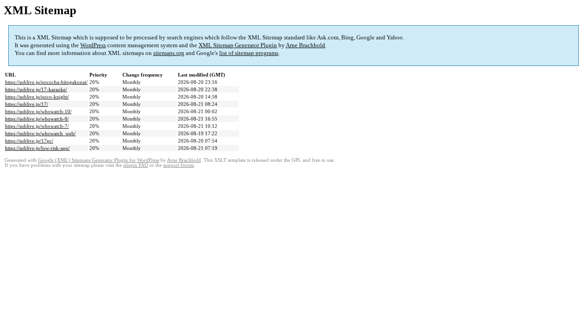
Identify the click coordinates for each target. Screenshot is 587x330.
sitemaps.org (168, 53)
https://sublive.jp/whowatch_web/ (40, 133)
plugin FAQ (135, 165)
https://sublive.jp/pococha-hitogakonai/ (46, 82)
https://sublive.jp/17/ (26, 104)
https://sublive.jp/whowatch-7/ (37, 126)
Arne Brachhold (305, 45)
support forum (178, 165)
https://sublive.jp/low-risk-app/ (37, 148)
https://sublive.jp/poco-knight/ (37, 96)
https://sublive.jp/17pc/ (29, 140)
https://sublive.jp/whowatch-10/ (38, 111)
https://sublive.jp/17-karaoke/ (36, 89)
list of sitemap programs (248, 53)
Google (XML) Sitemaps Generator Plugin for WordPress (98, 160)
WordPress (93, 45)
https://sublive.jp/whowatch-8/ (37, 118)
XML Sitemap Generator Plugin (238, 45)
